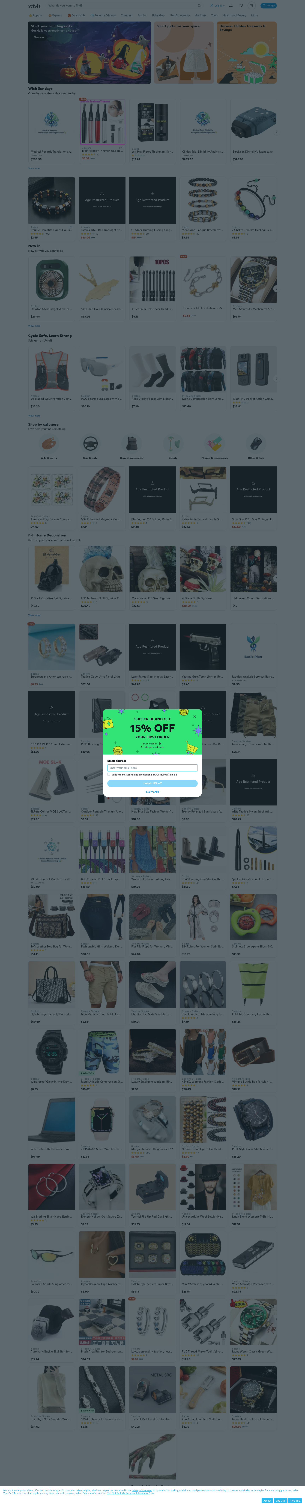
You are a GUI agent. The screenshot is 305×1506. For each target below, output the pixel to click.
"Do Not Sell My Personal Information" (128, 1493)
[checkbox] (108, 774)
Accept (267, 1500)
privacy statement (142, 1490)
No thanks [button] (152, 792)
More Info (294, 1500)
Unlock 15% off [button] (152, 783)
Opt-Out (280, 1500)
